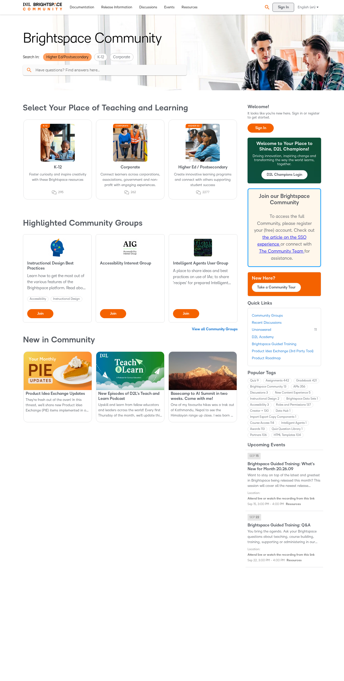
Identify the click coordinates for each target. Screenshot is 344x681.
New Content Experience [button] (293, 392)
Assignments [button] (277, 380)
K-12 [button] (100, 57)
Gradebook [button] (306, 380)
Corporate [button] (121, 57)
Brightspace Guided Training (274, 344)
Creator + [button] (259, 410)
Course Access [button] (262, 423)
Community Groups (267, 315)
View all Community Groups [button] (214, 329)
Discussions (148, 7)
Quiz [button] (254, 380)
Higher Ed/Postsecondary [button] (67, 57)
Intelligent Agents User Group (200, 263)
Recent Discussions (267, 322)
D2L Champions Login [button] (284, 174)
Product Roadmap (266, 358)
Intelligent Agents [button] (293, 423)
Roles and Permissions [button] (293, 404)
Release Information (116, 7)
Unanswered (284, 330)
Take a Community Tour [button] (276, 287)
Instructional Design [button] (264, 398)
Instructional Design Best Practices (50, 266)
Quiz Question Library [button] (287, 429)
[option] (254, 456)
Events (169, 7)
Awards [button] (257, 429)
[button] (266, 7)
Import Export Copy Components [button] (273, 417)
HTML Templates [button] (287, 435)
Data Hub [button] (283, 410)
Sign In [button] (260, 128)
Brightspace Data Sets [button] (302, 398)
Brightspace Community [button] (268, 386)
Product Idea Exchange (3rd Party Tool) (283, 351)
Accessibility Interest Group (125, 263)
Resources (189, 7)
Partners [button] (258, 435)
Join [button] (40, 313)
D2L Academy (263, 337)
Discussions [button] (259, 392)
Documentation (82, 7)
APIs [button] (299, 386)
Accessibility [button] (259, 404)
